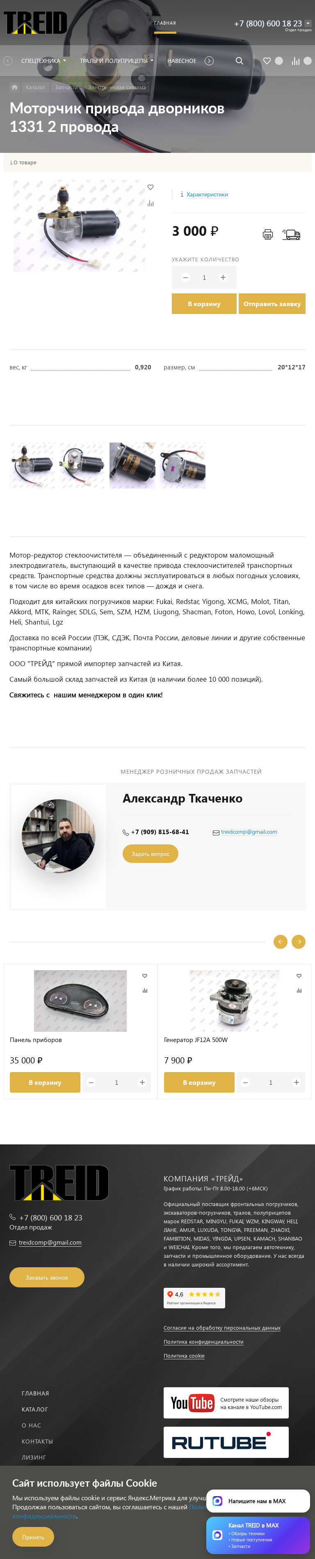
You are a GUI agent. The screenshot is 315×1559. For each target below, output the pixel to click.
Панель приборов (36, 1040)
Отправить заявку (272, 303)
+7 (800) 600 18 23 (268, 23)
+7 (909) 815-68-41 (160, 832)
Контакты (37, 1441)
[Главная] (14, 87)
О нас (31, 1425)
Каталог (35, 1409)
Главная (35, 1393)
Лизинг (34, 1457)
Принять (33, 1537)
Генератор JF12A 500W (196, 1040)
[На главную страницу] (35, 22)
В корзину (204, 303)
